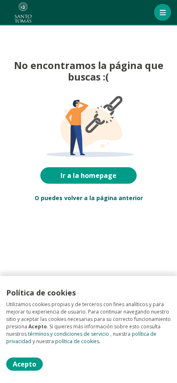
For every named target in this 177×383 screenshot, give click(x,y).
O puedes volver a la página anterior (89, 198)
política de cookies (77, 341)
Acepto (24, 364)
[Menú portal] (162, 12)
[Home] (23, 12)
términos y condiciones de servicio (68, 333)
